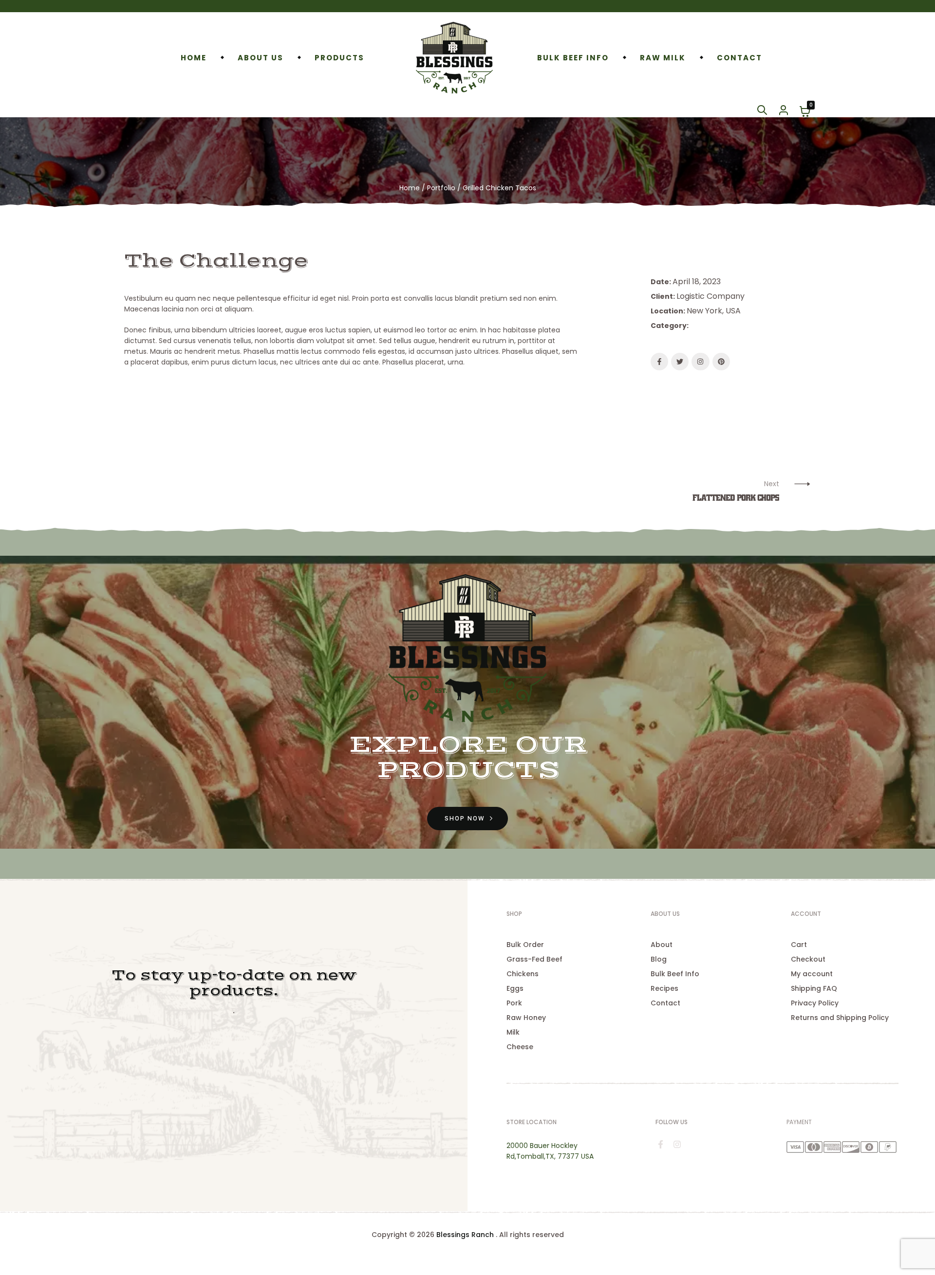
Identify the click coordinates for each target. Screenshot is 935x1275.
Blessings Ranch (465, 1234)
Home (409, 188)
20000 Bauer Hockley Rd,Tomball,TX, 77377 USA (550, 1151)
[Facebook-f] (659, 361)
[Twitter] (680, 361)
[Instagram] (700, 361)
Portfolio (441, 188)
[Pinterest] (721, 361)
